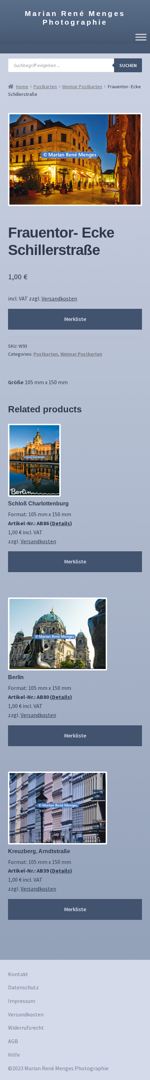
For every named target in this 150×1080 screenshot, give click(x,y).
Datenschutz (23, 987)
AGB (13, 1041)
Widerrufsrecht (26, 1027)
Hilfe (14, 1054)
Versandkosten (59, 298)
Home (22, 86)
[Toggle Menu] (141, 37)
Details (61, 523)
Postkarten (45, 86)
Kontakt (18, 974)
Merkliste (75, 318)
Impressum (21, 1000)
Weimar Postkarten (82, 86)
